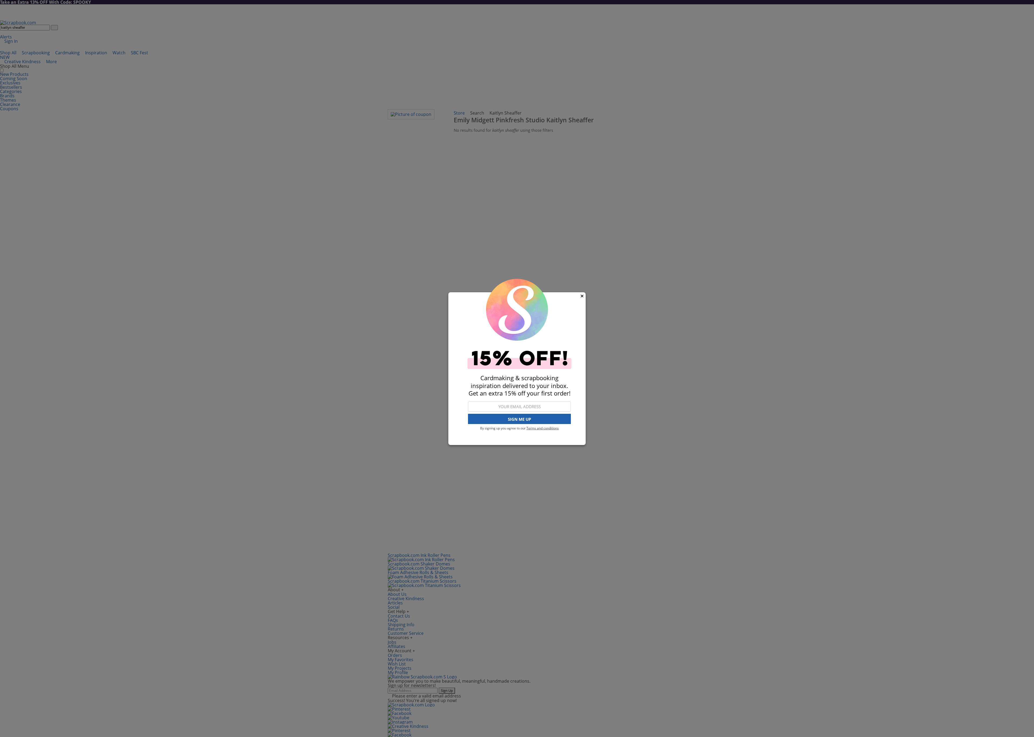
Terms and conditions (542, 428)
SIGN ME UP (519, 419)
